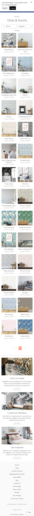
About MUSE (17, 477)
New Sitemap (17, 495)
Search (17, 465)
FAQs (17, 468)
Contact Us (17, 483)
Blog (17, 480)
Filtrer (8, 26)
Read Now (17, 423)
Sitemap (17, 492)
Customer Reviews (17, 471)
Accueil (16, 16)
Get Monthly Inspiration (17, 504)
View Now (17, 389)
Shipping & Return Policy (17, 474)
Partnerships (17, 486)
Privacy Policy (17, 489)
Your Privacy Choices (17, 498)
